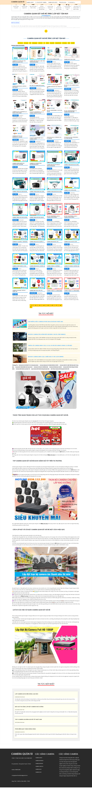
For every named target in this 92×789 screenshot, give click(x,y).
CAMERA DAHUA (38, 757)
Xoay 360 (52, 43)
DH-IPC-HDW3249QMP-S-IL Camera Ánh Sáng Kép (70, 111)
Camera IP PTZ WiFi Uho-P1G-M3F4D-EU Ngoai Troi (19, 61)
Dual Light (26, 43)
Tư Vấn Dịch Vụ (71, 2)
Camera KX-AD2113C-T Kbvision (19, 241)
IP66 (69, 43)
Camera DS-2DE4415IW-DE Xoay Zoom (23, 367)
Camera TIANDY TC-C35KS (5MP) (71, 290)
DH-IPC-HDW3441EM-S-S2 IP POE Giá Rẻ (54, 111)
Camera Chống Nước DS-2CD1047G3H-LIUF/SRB (18, 164)
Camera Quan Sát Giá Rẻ (17, 45)
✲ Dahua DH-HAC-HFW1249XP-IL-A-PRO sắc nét (71, 138)
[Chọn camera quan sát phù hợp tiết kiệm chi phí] (79, 6)
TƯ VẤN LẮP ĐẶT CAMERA (40, 2)
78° (30, 43)
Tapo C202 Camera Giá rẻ (53, 59)
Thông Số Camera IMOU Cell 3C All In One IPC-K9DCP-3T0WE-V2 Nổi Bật (50, 345)
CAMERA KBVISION (39, 763)
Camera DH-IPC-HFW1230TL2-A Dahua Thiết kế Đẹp (19, 112)
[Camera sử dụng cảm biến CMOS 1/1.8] (37, 156)
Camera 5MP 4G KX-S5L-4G (36, 290)
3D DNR (72, 43)
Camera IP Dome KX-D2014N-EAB (71, 266)
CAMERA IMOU (38, 769)
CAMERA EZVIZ (38, 772)
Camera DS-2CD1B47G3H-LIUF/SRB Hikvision (36, 164)
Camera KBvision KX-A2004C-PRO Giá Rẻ (19, 87)
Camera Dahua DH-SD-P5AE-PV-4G (54, 87)
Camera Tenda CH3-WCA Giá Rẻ (19, 217)
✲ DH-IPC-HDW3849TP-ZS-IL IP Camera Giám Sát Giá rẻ (37, 112)
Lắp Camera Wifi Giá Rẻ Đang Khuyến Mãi (40, 369)
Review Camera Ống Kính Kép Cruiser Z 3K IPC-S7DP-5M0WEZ (47, 334)
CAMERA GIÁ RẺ (30, 2)
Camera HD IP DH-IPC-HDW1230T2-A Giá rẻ (17, 136)
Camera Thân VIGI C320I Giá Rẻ (19, 191)
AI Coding (64, 43)
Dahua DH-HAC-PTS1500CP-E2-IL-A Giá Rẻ (54, 138)
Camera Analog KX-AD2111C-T (37, 241)
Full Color (40, 43)
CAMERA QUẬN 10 (17, 2)
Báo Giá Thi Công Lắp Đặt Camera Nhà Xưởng (29, 706)
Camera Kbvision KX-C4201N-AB (37, 266)
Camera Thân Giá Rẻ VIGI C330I (71, 164)
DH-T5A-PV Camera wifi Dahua (37, 85)
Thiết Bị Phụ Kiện (62, 2)
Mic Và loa (20, 43)
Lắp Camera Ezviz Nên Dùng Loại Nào (26, 694)
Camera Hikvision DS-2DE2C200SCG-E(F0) (49, 365)
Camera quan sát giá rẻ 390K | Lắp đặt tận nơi (46, 13)
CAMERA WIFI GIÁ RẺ (52, 2)
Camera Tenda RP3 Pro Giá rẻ (37, 217)
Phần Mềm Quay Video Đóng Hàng (25, 729)
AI (44, 43)
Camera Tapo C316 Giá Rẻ (70, 190)
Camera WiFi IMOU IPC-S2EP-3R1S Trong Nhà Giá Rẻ (37, 61)
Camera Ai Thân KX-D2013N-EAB (41, 367)
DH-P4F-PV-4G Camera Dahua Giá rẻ (71, 86)
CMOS (47, 43)
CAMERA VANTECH (39, 766)
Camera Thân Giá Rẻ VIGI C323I (37, 191)
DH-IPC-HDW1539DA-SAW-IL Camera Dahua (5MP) (53, 217)
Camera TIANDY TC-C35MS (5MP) (54, 290)
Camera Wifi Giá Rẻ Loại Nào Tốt (23, 369)
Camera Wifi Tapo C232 (69, 59)
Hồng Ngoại (34, 43)
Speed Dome (58, 43)
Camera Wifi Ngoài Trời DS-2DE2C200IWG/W (53, 165)
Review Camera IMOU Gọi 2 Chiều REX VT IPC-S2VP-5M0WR (45, 356)
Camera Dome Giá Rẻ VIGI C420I (54, 191)
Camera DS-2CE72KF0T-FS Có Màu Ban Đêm (28, 365)
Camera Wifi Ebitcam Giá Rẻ (55, 367)
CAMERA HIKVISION (39, 760)
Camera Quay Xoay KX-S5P (70, 241)
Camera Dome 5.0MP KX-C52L (19, 266)
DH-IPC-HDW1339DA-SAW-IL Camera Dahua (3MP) (70, 217)
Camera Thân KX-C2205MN (53, 266)
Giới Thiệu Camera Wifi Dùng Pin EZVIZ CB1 (60, 369)
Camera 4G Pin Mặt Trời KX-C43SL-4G (19, 291)
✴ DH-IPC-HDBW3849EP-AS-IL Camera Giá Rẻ (36, 138)
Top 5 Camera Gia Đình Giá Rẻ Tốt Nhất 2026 (28, 719)
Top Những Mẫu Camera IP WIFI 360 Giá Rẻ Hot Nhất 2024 (45, 321)
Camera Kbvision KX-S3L (52, 241)
